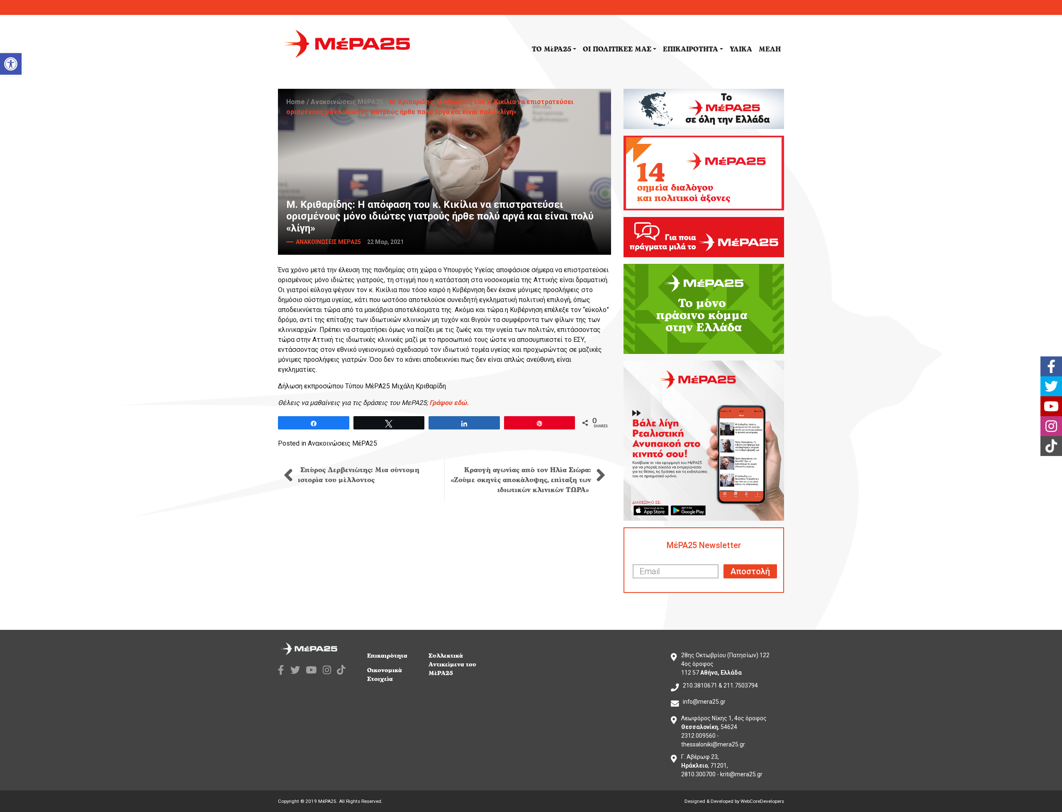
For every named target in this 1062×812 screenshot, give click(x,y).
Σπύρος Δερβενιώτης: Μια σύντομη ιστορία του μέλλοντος (358, 475)
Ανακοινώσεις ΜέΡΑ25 (347, 102)
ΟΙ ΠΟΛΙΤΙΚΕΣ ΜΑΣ (617, 49)
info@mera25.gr (704, 701)
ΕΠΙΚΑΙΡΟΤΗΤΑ (690, 49)
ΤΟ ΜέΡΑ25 (551, 49)
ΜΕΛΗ (770, 49)
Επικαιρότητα (387, 655)
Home (295, 102)
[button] (11, 64)
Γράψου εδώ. (449, 403)
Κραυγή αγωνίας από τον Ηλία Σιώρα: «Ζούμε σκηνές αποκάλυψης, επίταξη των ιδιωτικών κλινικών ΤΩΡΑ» (521, 480)
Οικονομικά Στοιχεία (384, 674)
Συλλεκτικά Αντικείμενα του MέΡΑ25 (452, 664)
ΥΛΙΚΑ (741, 49)
